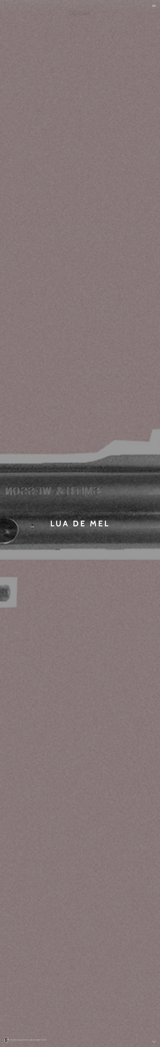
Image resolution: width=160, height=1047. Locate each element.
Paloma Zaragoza (17, 1040)
